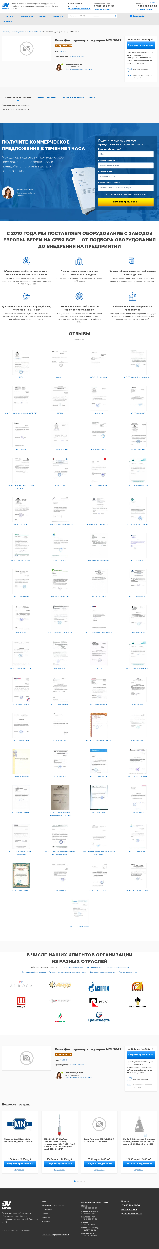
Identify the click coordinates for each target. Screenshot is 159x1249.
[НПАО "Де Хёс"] (60, 545)
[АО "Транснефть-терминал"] (137, 362)
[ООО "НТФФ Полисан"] (79, 911)
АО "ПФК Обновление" (99, 560)
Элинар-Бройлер (21, 776)
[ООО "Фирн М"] (60, 761)
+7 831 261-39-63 (88, 1230)
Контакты (8, 22)
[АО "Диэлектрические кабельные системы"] (99, 836)
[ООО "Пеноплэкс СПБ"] (21, 653)
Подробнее (19, 1170)
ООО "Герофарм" (21, 596)
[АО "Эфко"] (21, 434)
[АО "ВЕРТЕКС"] (137, 545)
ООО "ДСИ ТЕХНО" (98, 890)
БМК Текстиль (138, 632)
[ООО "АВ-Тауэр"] (99, 797)
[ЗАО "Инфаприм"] (21, 725)
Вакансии (58, 16)
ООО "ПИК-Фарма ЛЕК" (137, 668)
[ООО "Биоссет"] (138, 725)
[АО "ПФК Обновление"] (99, 545)
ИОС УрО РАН (21, 524)
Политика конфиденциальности (55, 1235)
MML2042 (63, 51)
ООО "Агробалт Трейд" (137, 890)
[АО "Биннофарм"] (99, 434)
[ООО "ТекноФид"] (137, 836)
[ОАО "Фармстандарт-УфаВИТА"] (21, 398)
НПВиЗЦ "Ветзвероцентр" (99, 740)
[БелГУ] (99, 653)
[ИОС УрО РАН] (21, 509)
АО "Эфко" (21, 449)
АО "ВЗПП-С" (60, 668)
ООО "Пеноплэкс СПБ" (21, 668)
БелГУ (99, 668)
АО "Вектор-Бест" (99, 704)
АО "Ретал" (21, 632)
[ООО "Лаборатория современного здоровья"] (60, 797)
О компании (27, 16)
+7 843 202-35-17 (88, 1224)
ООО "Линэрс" (60, 890)
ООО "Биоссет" (137, 740)
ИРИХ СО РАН (99, 596)
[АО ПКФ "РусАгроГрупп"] (99, 509)
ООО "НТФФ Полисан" (79, 926)
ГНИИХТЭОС (60, 485)
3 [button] (81, 1181)
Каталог (45, 1201)
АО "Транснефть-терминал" (137, 377)
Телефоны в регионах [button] (103, 9)
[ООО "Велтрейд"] (60, 725)
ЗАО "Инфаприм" (21, 740)
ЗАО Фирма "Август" (21, 812)
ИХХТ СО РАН (138, 449)
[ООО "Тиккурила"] (99, 470)
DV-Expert (5, 6)
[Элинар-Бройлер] (21, 761)
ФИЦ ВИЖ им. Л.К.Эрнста (60, 632)
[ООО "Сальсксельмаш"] (137, 761)
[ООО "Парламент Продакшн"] (99, 617)
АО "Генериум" (137, 413)
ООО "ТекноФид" (137, 851)
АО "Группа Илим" (60, 704)
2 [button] (77, 1181)
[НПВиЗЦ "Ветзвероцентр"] (99, 725)
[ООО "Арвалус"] (137, 797)
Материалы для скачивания (53, 1205)
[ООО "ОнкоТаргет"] (21, 689)
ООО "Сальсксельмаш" (138, 776)
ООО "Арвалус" (137, 812)
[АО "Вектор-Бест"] (99, 689)
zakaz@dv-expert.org (80, 8)
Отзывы (43, 16)
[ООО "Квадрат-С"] (21, 875)
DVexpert (7, 1205)
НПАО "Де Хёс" (60, 560)
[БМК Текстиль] (137, 617)
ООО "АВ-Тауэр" (99, 812)
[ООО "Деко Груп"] (99, 761)
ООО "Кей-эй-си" (137, 596)
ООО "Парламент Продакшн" (99, 632)
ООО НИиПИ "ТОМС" (21, 560)
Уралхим (99, 413)
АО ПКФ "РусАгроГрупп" (99, 524)
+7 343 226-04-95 (89, 1219)
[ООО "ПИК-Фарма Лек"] (138, 470)
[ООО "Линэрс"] (60, 875)
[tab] (18, 97)
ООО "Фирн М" (60, 776)
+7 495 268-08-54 (146, 6)
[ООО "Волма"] (137, 689)
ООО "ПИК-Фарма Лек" (137, 485)
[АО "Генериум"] (137, 398)
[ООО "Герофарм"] (21, 581)
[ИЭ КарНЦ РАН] (60, 434)
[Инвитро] (60, 362)
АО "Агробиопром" (60, 596)
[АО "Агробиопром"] (60, 581)
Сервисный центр (141, 16)
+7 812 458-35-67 (88, 1213)
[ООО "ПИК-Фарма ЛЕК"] (138, 653)
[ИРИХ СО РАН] (99, 581)
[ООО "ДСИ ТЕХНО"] (99, 875)
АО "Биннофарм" (99, 449)
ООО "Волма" (137, 704)
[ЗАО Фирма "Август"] (21, 797)
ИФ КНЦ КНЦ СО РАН (137, 524)
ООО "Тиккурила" (99, 485)
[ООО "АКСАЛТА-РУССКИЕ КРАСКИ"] (21, 470)
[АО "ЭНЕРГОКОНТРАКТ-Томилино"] (21, 836)
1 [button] (74, 1181)
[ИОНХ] (60, 398)
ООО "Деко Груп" (99, 776)
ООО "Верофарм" (99, 377)
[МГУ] (21, 362)
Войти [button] (154, 2)
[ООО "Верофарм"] (99, 362)
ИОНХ (60, 413)
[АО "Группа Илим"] (60, 689)
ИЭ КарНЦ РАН (60, 449)
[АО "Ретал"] (21, 617)
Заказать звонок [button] (144, 9)
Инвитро (60, 377)
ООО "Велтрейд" (60, 740)
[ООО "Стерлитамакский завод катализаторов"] (60, 836)
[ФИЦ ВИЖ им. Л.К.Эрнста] (60, 617)
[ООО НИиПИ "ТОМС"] (21, 545)
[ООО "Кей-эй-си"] (137, 581)
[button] (78, 69)
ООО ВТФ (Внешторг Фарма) (60, 524)
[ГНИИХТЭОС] (60, 470)
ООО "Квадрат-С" (21, 890)
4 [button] (84, 1181)
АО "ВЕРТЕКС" (137, 560)
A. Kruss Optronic (77, 56)
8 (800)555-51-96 (104, 6)
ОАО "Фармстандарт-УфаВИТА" (21, 413)
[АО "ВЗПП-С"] (60, 653)
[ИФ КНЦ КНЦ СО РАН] (137, 509)
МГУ (21, 377)
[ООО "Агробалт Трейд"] (137, 875)
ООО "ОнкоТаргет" (21, 704)
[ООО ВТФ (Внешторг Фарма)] (60, 509)
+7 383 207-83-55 (89, 1235)
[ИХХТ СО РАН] (137, 434)
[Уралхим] (99, 398)
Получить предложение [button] (141, 45)
